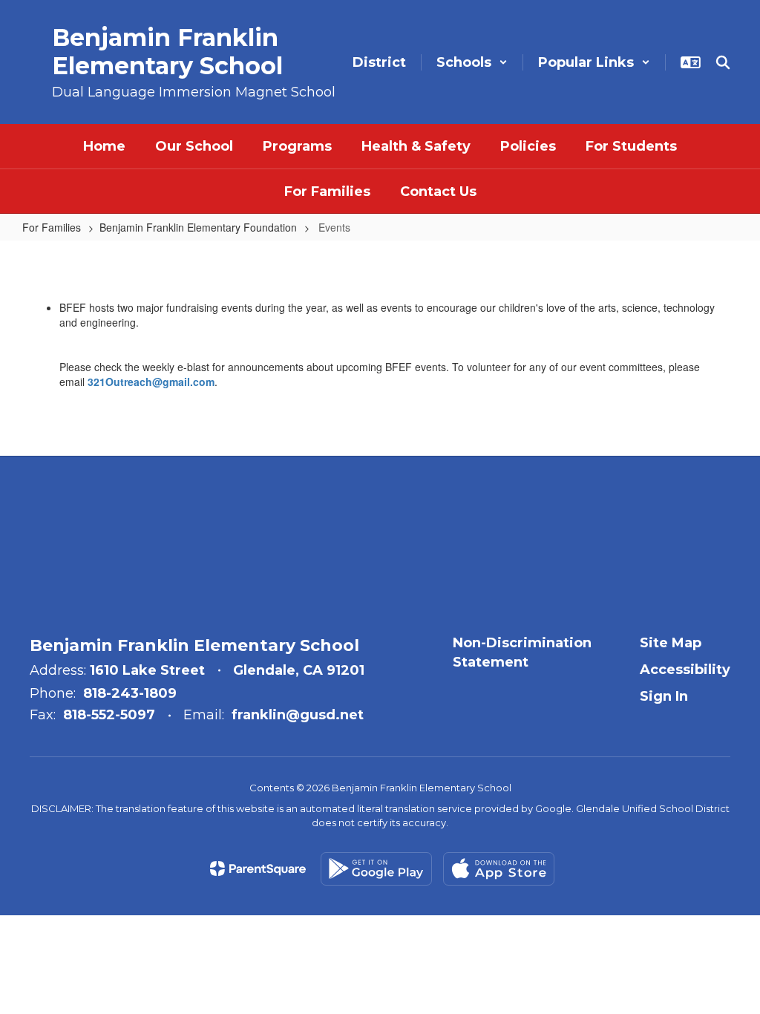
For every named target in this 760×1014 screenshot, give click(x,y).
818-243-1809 (130, 693)
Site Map (670, 643)
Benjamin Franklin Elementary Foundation (198, 227)
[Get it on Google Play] (376, 869)
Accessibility (685, 669)
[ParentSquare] (257, 868)
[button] (472, 62)
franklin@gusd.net (298, 715)
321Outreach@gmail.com (151, 381)
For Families (51, 227)
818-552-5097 (109, 715)
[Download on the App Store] (498, 869)
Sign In (664, 696)
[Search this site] (722, 62)
